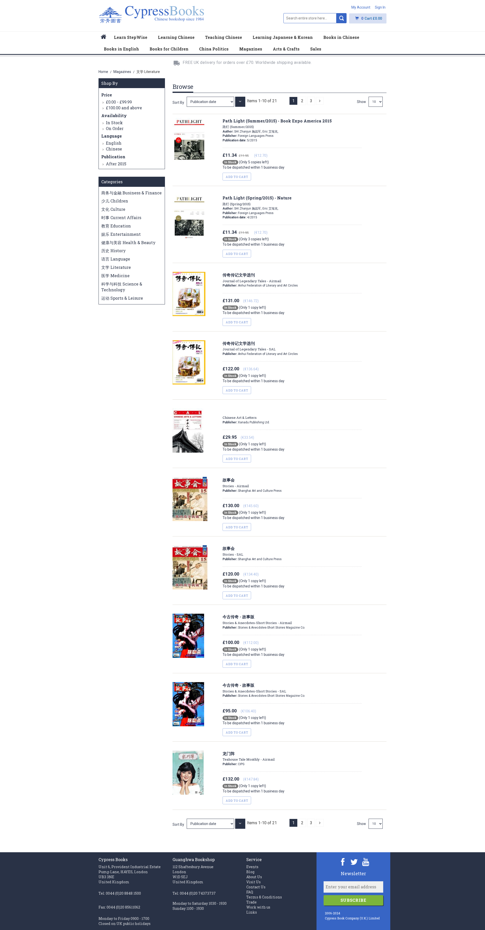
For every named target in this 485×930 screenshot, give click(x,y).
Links (251, 912)
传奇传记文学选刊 (249, 346)
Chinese (114, 148)
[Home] (104, 37)
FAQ (249, 892)
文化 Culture (113, 209)
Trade (251, 902)
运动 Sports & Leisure (122, 298)
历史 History (113, 250)
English (114, 143)
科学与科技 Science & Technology (121, 286)
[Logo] (152, 17)
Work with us (258, 907)
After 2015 (116, 163)
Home (104, 72)
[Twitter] (354, 861)
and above (124, 107)
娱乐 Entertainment (121, 234)
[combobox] (309, 18)
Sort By (178, 102)
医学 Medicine (115, 275)
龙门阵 (249, 756)
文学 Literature (116, 267)
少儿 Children (114, 200)
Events (252, 866)
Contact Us (255, 887)
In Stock (114, 122)
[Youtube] (365, 861)
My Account (360, 7)
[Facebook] (342, 861)
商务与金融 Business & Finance (131, 192)
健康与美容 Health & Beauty (128, 242)
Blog (250, 871)
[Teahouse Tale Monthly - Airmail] (211, 823)
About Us (254, 876)
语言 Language (115, 259)
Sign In (380, 7)
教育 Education (116, 225)
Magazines (122, 72)
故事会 (236, 482)
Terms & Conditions (264, 897)
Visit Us (253, 882)
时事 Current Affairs (121, 217)
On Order (115, 128)
